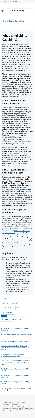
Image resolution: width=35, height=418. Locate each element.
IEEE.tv (21, 319)
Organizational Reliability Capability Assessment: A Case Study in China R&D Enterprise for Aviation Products (15, 362)
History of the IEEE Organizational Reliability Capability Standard (16, 389)
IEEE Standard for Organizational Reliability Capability (16, 335)
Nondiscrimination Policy (9, 407)
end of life (12, 136)
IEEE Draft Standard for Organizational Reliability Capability (15, 329)
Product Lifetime (22, 308)
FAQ (23, 402)
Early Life (5, 303)
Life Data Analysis (7, 308)
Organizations (6, 323)
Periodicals (23, 316)
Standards (5, 319)
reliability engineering (12, 70)
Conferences (12, 316)
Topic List (11, 402)
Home (5, 402)
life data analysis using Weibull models (17, 153)
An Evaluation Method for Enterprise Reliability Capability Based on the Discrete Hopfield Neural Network (15, 347)
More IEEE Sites (13, 1)
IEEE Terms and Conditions (25, 410)
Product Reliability (7, 313)
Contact (18, 402)
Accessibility (14, 404)
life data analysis (13, 76)
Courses (13, 319)
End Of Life (15, 303)
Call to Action (6, 404)
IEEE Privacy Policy (21, 407)
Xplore (4, 316)
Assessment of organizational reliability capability (15, 341)
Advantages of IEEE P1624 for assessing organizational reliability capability (12, 355)
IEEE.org (6, 1)
